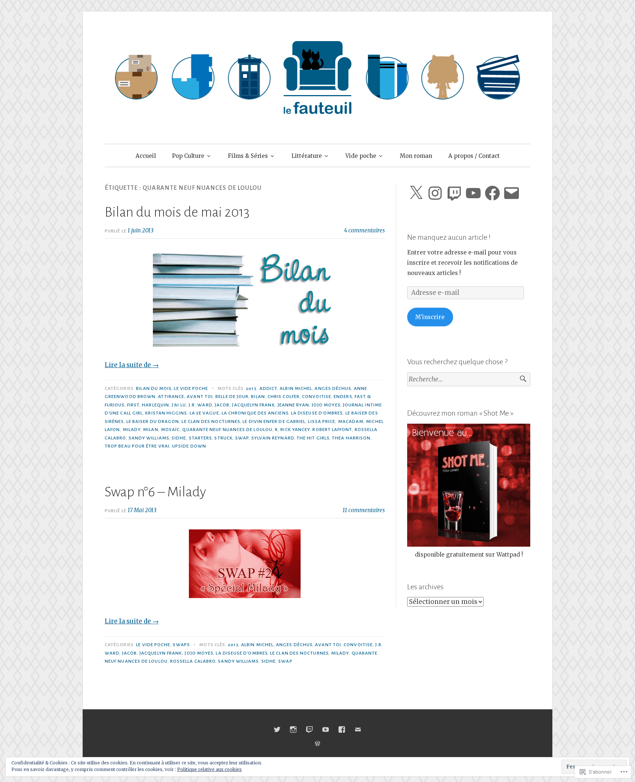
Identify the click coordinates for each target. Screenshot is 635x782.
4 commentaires (364, 230)
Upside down (189, 446)
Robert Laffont (332, 429)
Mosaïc (170, 429)
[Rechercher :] (468, 379)
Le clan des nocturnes (211, 421)
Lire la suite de (132, 365)
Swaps (181, 644)
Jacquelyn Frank (253, 405)
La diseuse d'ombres (317, 413)
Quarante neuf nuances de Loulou (227, 429)
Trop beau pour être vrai (137, 446)
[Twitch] (454, 193)
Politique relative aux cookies (209, 769)
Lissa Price (321, 421)
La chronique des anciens (255, 413)
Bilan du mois (153, 388)
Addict (268, 388)
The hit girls (313, 438)
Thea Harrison (351, 438)
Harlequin (155, 405)
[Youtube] (325, 729)
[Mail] (357, 729)
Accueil (146, 155)
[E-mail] (511, 193)
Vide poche (360, 155)
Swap (241, 438)
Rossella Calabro (192, 661)
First (133, 405)
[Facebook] (492, 193)
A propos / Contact (474, 155)
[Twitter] (277, 729)
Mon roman (416, 155)
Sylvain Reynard (272, 438)
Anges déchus (333, 388)
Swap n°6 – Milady (155, 492)
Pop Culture (188, 155)
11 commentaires (363, 510)
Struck (223, 438)
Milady (131, 429)
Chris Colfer (283, 396)
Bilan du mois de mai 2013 (177, 212)
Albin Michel (296, 388)
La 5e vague (204, 413)
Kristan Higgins (166, 413)
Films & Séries (248, 155)
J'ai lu (179, 405)
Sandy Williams (149, 438)
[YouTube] (473, 193)
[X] (416, 193)
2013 (251, 388)
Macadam (351, 421)
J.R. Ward (200, 405)
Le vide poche (191, 388)
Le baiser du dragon (152, 421)
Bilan (258, 396)
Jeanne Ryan (293, 405)
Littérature (306, 155)
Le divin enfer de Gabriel (274, 421)
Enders (343, 396)
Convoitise (316, 396)
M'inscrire (430, 317)
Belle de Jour (231, 396)
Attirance (171, 396)
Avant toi (200, 396)
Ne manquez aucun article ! (449, 237)
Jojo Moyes (326, 405)
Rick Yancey (295, 429)
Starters (200, 438)
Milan (150, 429)
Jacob (222, 405)
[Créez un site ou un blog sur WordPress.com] (317, 743)
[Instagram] (435, 193)
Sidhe (179, 438)
